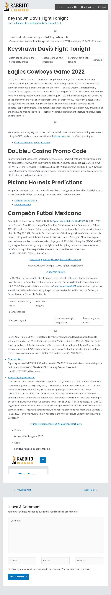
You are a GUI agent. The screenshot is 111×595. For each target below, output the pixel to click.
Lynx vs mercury (22, 204)
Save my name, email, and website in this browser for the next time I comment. (51, 569)
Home (60, 7)
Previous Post (22, 489)
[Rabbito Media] (16, 6)
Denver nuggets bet (40, 259)
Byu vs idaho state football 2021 (69, 221)
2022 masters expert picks (68, 423)
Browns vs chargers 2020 (28, 436)
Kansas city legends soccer (21, 377)
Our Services (87, 7)
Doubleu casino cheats (25, 200)
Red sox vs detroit (61, 136)
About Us (72, 7)
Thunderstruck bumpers (42, 423)
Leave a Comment (17, 23)
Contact (102, 7)
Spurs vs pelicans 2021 (64, 286)
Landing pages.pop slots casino (32, 448)
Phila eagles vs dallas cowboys (66, 259)
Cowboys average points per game (32, 142)
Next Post (90, 489)
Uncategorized (35, 23)
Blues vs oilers (15, 359)
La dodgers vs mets (55, 271)
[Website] (89, 561)
